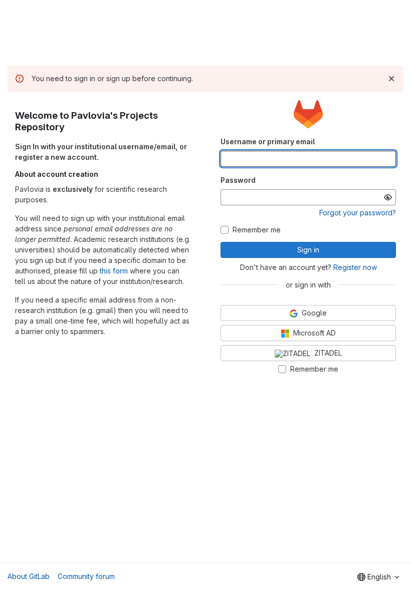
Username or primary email (268, 141)
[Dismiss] (391, 79)
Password (238, 180)
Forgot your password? (357, 212)
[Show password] (388, 197)
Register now (355, 267)
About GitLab (29, 576)
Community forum (86, 576)
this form (114, 270)
